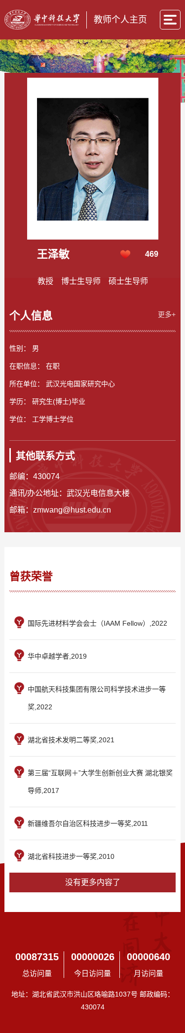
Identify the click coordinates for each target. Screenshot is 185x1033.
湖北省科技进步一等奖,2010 (71, 856)
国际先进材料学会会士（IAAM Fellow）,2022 (97, 623)
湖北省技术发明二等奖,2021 (71, 740)
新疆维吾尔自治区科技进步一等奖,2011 (88, 823)
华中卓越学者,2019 (57, 656)
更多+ (167, 314)
